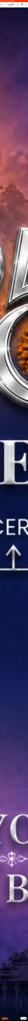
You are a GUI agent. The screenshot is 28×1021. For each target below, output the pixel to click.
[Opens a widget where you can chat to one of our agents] (4, 1018)
